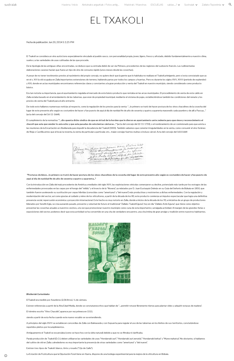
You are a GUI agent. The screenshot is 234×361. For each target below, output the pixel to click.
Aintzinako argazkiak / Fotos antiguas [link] (101, 4)
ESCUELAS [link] (157, 4)
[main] (117, 19)
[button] (230, 4)
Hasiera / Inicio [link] (70, 4)
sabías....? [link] (172, 4)
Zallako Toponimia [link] (211, 4)
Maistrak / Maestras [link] (135, 4)
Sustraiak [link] (189, 4)
